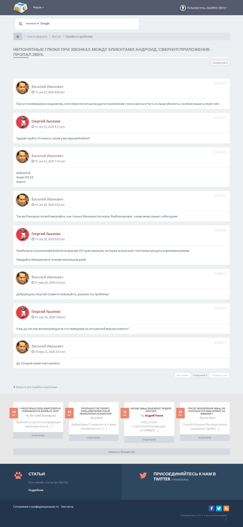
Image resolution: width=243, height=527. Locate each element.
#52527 (220, 117)
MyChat (56, 36)
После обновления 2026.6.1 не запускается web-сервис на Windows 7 (206, 411)
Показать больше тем (121, 452)
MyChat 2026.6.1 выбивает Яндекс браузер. (151, 410)
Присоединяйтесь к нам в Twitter (185, 476)
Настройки (182, 375)
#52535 (220, 195)
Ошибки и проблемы (79, 36)
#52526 (220, 83)
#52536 (220, 230)
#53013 (220, 273)
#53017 (220, 342)
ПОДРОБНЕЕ (38, 435)
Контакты (67, 506)
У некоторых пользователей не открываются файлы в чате (40, 410)
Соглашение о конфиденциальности (36, 506)
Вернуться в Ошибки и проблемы (36, 387)
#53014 (220, 308)
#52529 (220, 152)
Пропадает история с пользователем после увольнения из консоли (96, 411)
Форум (37, 7)
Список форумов (37, 36)
